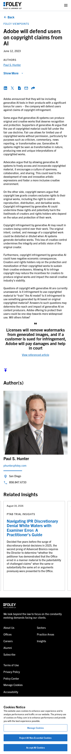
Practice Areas (45, 634)
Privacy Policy (11, 671)
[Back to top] (5, 371)
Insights (41, 641)
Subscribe (9, 654)
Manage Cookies (35, 727)
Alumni (7, 647)
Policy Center (11, 678)
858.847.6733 (17, 482)
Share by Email (26, 88)
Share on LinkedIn (5, 88)
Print (19, 88)
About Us (8, 627)
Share (33, 88)
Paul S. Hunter (12, 64)
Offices (7, 634)
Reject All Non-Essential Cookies (35, 737)
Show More (10, 73)
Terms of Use (11, 665)
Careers (8, 641)
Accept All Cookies (35, 747)
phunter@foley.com (14, 465)
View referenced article (35, 354)
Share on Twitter (12, 88)
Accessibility (10, 692)
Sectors (41, 627)
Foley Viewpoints (16, 23)
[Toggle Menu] (66, 5)
